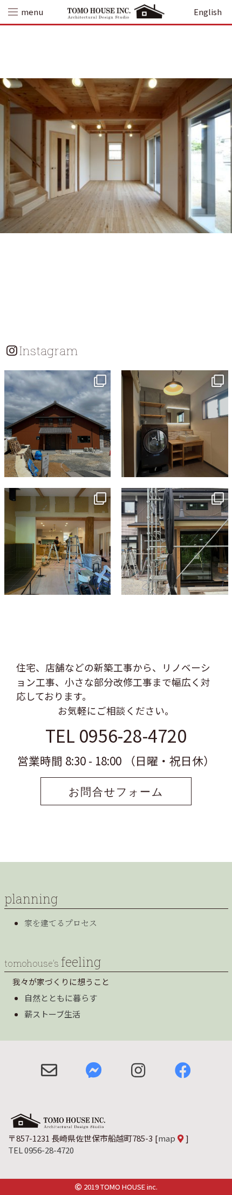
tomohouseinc (56, 380)
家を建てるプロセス (60, 922)
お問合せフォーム (116, 791)
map (166, 1138)
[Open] (57, 423)
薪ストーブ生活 (52, 1014)
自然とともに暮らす (60, 997)
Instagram (48, 350)
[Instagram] (101, 467)
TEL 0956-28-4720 (116, 735)
